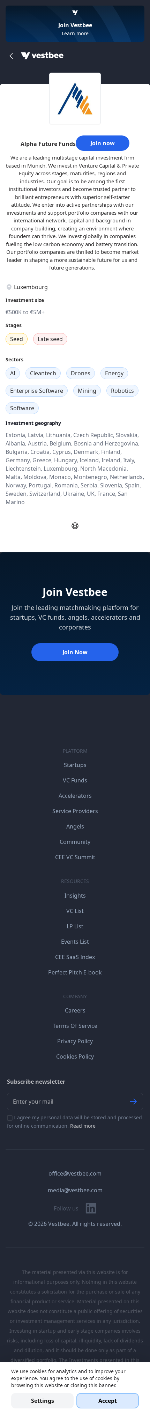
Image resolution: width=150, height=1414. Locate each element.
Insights (75, 895)
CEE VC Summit (75, 857)
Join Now (75, 652)
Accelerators (75, 796)
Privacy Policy (75, 1041)
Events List (75, 941)
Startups (75, 765)
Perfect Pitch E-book (75, 972)
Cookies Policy (75, 1056)
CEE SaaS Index (75, 957)
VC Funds (75, 780)
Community (75, 842)
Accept (107, 1401)
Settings (42, 1401)
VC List (75, 911)
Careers (75, 1010)
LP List (75, 926)
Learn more (75, 33)
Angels (75, 826)
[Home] (42, 55)
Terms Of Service (75, 1026)
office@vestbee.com (75, 1173)
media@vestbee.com (75, 1190)
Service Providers (75, 811)
